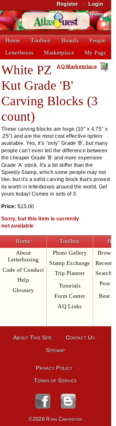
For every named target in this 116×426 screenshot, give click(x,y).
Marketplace (59, 52)
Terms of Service (55, 380)
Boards (70, 40)
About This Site (32, 337)
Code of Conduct (23, 270)
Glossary (23, 290)
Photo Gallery (70, 252)
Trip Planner (70, 273)
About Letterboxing (23, 256)
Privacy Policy (54, 368)
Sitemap (55, 350)
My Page (95, 52)
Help (23, 280)
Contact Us (80, 337)
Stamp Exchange (69, 263)
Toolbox (41, 40)
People (97, 40)
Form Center (69, 296)
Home (12, 40)
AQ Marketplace (77, 66)
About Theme (90, 14)
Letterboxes (19, 52)
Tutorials (70, 285)
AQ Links (70, 306)
